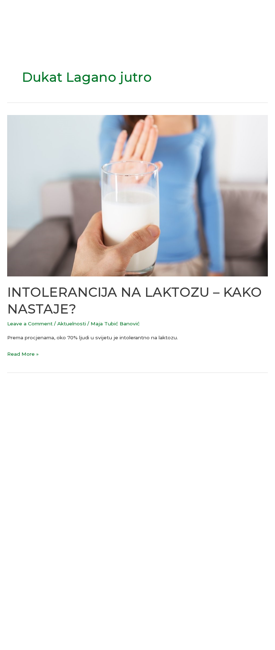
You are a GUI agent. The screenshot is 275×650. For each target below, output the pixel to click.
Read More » (23, 353)
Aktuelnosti (71, 323)
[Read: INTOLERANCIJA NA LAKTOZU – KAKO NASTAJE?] (137, 195)
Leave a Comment (30, 323)
